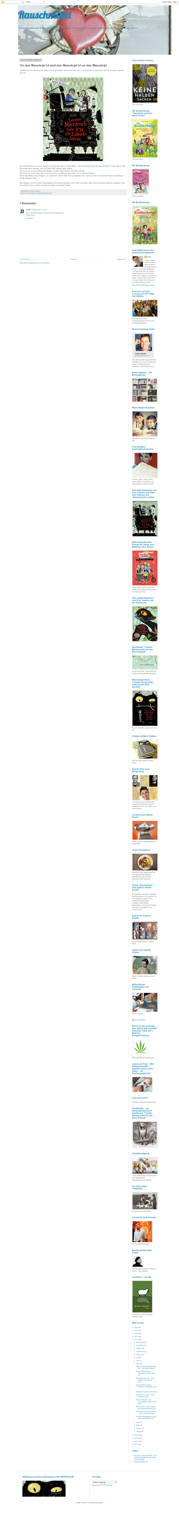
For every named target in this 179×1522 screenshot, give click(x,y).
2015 (136, 1337)
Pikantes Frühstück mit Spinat (146, 1392)
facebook (61, 185)
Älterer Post (122, 259)
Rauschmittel (44, 14)
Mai (137, 1364)
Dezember (140, 1342)
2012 (136, 1438)
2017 (136, 1330)
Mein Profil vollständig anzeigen (143, 285)
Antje (149, 257)
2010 (136, 1444)
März (138, 1425)
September (140, 1351)
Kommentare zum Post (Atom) (39, 263)
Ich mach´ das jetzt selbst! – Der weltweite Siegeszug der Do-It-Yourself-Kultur (145, 1457)
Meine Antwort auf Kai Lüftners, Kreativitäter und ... (146, 1387)
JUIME (28, 210)
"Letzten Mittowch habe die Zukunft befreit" (93, 166)
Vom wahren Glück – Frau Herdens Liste (145, 1396)
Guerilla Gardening (141, 1462)
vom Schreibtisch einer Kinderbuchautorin (39, 193)
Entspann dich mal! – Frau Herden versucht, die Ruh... (145, 1380)
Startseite (73, 259)
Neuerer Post (25, 259)
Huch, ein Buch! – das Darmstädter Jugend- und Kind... (146, 1402)
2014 (136, 1340)
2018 (136, 1327)
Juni (138, 1361)
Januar (139, 1431)
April (138, 1422)
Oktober (139, 1348)
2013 (136, 1435)
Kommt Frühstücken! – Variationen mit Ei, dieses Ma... (146, 1373)
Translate (109, 1485)
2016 (136, 1333)
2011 (136, 1441)
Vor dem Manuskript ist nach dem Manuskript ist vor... (146, 1417)
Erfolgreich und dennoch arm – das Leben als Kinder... (146, 1412)
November (140, 1345)
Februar (139, 1428)
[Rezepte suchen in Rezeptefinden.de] (138, 1020)
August (139, 1354)
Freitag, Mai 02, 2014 (39, 210)
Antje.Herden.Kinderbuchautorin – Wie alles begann (146, 1367)
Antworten (29, 218)
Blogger (100, 1503)
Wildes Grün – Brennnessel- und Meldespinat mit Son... (146, 1407)
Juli (137, 1358)
